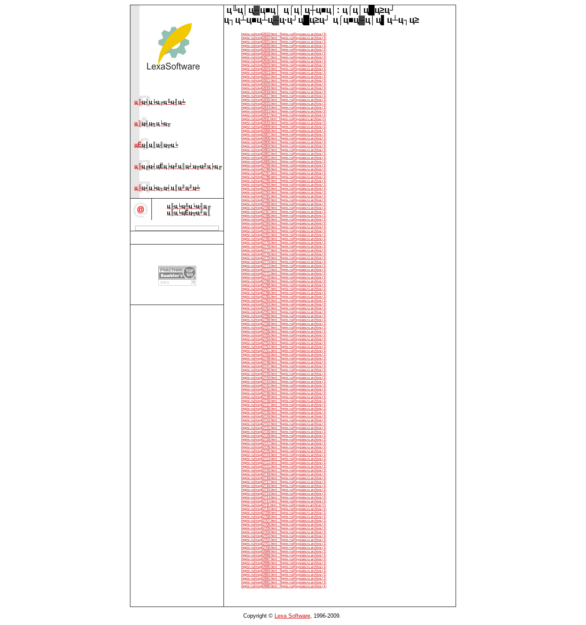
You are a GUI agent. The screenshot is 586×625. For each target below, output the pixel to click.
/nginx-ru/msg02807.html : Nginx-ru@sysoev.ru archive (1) (283, 134)
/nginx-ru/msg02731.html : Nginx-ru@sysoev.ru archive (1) (283, 428)
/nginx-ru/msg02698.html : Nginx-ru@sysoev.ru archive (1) (283, 555)
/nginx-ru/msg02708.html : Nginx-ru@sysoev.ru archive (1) (283, 517)
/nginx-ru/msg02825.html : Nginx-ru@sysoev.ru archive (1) (283, 65)
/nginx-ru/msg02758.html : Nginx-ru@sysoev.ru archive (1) (283, 324)
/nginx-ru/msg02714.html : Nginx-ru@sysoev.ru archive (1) (283, 493)
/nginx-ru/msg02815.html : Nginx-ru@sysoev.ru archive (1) (283, 104)
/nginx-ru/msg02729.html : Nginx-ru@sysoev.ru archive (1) (283, 436)
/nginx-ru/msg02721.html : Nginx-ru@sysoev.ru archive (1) (283, 466)
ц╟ (159, 102)
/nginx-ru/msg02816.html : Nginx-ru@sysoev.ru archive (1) (283, 100)
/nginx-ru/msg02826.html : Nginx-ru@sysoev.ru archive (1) (283, 61)
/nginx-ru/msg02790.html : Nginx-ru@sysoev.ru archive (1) (283, 200)
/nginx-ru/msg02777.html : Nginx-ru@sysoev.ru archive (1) (283, 250)
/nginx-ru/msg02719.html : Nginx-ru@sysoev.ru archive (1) (283, 474)
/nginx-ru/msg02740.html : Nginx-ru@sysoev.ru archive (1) (283, 393)
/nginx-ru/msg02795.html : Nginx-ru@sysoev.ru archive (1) (283, 181)
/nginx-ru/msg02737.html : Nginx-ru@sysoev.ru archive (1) (283, 405)
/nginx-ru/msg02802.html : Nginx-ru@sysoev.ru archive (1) (283, 154)
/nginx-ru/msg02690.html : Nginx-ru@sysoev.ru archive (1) (283, 586)
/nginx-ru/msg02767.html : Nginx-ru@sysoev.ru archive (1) (283, 289)
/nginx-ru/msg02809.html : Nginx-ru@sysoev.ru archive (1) (283, 127)
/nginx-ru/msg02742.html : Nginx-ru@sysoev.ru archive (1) (283, 385)
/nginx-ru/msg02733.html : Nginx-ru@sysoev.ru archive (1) (283, 420)
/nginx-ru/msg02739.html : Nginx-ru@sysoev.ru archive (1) (283, 397)
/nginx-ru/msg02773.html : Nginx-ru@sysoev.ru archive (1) (283, 266)
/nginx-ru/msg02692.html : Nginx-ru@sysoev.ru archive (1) (283, 578)
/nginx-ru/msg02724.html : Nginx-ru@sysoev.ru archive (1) (283, 455)
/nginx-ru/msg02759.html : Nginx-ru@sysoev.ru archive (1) (283, 320)
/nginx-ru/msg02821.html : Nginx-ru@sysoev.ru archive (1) (283, 80)
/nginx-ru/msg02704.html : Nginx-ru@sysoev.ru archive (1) (283, 532)
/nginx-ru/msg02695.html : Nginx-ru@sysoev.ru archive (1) (283, 567)
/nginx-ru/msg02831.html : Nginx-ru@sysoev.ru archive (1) (283, 42)
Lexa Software (292, 616)
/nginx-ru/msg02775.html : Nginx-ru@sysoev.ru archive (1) (283, 258)
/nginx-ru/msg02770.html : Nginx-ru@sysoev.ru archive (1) (283, 277)
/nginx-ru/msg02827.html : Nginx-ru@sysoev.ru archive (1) (283, 57)
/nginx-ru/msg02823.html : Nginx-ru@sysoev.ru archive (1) (283, 73)
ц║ (152, 123)
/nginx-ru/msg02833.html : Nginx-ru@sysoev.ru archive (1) (283, 34)
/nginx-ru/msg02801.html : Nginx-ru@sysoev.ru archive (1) (283, 158)
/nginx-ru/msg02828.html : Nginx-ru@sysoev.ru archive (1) (283, 53)
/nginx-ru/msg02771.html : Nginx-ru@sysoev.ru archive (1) (283, 273)
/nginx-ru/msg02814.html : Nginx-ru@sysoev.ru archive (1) (283, 107)
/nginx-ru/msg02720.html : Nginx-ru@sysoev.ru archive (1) (283, 470)
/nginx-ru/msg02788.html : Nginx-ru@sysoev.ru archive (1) (283, 208)
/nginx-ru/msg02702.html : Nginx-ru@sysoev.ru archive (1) (283, 540)
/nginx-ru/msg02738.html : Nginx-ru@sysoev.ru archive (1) (283, 401)
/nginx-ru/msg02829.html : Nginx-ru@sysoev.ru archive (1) (283, 49)
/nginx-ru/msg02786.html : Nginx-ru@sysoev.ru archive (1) (283, 215)
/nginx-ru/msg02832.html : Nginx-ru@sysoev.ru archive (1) (283, 38)
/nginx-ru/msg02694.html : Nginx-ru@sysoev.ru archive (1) (283, 571)
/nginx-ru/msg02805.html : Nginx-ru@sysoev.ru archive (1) (283, 142)
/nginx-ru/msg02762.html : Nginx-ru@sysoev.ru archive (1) (283, 308)
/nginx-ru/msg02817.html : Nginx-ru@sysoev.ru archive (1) (283, 96)
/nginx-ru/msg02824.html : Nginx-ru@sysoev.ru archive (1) (283, 69)
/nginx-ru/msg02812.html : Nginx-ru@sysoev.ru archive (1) (283, 115)
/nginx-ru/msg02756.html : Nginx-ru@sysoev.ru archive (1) (283, 331)
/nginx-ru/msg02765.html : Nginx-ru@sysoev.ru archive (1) (283, 297)
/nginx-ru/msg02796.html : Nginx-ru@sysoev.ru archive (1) (283, 177)
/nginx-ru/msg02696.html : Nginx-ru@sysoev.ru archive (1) (283, 563)
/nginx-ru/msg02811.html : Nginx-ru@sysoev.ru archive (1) (283, 119)
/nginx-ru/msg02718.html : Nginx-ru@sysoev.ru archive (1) (283, 478)
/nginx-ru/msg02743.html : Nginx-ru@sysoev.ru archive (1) (283, 381)
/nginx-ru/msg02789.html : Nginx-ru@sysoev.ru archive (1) (283, 204)
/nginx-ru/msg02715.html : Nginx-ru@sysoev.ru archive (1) (283, 490)
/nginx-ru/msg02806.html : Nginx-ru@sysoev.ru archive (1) (283, 138)
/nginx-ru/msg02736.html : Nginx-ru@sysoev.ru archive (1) (283, 409)
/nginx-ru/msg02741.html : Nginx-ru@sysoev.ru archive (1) (283, 389)
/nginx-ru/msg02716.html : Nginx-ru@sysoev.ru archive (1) (283, 486)
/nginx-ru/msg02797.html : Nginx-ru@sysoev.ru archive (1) (283, 173)
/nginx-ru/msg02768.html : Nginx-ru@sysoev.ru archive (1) (283, 285)
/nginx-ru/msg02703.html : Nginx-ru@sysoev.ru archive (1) (283, 536)
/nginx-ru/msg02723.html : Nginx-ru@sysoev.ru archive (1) (283, 459)
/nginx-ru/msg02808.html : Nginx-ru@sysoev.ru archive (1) (283, 131)
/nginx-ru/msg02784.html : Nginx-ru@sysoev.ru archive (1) (283, 223)
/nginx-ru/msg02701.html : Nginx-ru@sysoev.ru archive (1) (283, 544)
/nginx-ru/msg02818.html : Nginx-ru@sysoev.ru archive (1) (283, 92)
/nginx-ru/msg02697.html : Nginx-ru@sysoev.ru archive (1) (283, 559)
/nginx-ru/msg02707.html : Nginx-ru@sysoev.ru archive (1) (283, 520)
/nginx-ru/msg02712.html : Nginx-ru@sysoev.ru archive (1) (283, 501)
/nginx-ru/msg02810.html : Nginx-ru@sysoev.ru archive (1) (283, 123)
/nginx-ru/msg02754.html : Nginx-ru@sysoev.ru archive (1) (283, 339)
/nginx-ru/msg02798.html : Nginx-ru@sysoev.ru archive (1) (283, 169)
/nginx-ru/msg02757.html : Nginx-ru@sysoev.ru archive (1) (283, 327)
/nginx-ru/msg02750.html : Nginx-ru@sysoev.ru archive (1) (283, 354)
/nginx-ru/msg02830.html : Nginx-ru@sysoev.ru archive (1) (283, 46)
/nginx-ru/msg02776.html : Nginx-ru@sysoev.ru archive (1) (283, 254)
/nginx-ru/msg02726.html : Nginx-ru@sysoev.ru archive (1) (283, 447)
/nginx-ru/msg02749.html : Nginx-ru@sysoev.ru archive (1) (283, 358)
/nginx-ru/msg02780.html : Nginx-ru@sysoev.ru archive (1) (283, 239)
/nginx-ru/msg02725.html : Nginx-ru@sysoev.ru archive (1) (283, 451)
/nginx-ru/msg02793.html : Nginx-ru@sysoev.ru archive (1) (283, 188)
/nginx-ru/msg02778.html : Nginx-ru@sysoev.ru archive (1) (283, 246)
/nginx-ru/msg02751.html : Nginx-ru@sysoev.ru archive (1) (283, 351)
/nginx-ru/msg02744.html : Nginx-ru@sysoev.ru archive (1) (283, 378)
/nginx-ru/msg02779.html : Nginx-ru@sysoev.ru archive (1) (283, 243)
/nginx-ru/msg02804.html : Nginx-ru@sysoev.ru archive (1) (283, 146)
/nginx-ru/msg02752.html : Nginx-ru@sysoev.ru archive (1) (283, 347)
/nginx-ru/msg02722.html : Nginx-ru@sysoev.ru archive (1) (283, 463)
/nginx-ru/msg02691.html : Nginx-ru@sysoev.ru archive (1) (283, 582)
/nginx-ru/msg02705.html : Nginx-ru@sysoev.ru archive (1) (283, 528)
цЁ (156, 145)
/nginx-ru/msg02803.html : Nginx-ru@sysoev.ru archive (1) (283, 150)
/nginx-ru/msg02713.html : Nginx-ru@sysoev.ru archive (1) (283, 497)
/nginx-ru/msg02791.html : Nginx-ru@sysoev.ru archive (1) (283, 196)
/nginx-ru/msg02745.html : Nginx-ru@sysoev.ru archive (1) (283, 374)
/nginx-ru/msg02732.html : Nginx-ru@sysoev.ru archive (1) (283, 424)
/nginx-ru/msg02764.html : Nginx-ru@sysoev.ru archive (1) (283, 300)
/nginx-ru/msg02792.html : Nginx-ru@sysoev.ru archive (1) (283, 192)
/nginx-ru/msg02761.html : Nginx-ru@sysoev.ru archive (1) (283, 312)
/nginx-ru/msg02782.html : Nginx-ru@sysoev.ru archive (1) (283, 231)
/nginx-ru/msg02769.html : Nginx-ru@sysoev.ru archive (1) (283, 281)
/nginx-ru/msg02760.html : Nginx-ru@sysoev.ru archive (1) (283, 316)
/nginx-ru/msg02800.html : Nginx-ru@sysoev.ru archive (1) (283, 161)
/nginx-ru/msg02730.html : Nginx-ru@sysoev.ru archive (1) (283, 432)
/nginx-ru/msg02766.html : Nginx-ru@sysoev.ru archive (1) (283, 293)
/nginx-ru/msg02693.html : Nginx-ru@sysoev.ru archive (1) (283, 575)
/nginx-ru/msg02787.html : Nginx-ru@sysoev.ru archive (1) (283, 212)
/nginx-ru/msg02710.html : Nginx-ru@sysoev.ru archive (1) (283, 509)
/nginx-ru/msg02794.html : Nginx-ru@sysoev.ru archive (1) (283, 185)
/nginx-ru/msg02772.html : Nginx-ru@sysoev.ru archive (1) (283, 270)
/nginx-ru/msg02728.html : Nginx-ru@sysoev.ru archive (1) (283, 439)
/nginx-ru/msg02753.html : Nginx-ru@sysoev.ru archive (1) (283, 343)
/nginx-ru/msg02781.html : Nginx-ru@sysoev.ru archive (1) (283, 235)
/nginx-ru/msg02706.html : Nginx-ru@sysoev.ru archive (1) (283, 524)
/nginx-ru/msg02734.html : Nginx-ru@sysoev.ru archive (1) (283, 416)
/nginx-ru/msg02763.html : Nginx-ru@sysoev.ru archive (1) (283, 304)
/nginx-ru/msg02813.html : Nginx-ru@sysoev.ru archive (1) (283, 111)
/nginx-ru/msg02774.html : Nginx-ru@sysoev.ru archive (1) (283, 262)
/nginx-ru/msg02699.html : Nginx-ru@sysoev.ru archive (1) (283, 551)
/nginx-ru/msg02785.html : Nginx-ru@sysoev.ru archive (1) (283, 219)
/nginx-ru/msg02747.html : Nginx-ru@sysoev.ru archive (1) (283, 366)
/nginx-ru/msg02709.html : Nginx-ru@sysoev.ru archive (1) (283, 513)
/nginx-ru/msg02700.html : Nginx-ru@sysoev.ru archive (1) (283, 548)
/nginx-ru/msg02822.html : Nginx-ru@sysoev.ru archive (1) (283, 77)
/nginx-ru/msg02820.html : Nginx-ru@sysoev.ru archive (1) (283, 84)
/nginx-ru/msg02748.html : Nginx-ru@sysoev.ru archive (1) (283, 362)
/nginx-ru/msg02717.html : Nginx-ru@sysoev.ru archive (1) (283, 482)
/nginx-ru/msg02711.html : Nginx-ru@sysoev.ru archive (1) (283, 505)
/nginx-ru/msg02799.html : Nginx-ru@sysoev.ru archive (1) (283, 165)
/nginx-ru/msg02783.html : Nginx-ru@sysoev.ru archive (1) (283, 227)
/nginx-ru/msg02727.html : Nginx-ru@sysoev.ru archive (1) (283, 443)
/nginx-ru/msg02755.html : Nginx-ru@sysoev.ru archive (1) (283, 335)
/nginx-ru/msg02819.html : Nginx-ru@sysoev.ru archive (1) (283, 88)
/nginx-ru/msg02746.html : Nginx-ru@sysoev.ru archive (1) (283, 370)
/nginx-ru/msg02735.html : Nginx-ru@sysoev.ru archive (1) (283, 412)
